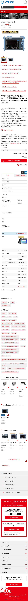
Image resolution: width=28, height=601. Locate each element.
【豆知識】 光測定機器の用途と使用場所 (12, 65)
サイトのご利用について (14, 596)
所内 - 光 (14, 333)
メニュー (6, 11)
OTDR (12, 302)
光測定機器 (4, 302)
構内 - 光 (23, 346)
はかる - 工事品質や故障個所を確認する (10, 336)
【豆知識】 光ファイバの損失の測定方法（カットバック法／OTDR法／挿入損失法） (14, 82)
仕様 (7, 175)
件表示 (8, 226)
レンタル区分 (4, 147)
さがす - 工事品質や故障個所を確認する (10, 339)
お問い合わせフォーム (14, 143)
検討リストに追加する (14, 160)
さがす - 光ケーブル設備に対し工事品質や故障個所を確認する (13, 364)
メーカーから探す (9, 488)
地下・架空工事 (12, 313)
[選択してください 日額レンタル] (14, 150)
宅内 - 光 (3, 368)
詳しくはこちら (21, 286)
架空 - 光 (23, 339)
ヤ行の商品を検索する (14, 459)
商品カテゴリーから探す (11, 477)
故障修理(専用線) (5, 329)
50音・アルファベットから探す (12, 492)
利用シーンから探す (9, 481)
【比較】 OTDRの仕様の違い (9, 87)
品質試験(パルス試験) (6, 316)
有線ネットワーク (5, 333)
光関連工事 (4, 313)
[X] (22, 172)
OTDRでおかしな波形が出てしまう (10, 73)
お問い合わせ (15, 584)
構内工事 (15, 316)
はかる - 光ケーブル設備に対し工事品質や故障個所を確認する (13, 360)
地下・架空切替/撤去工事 (7, 323)
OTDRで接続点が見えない (8, 77)
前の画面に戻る (5, 465)
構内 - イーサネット (6, 355)
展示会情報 (4, 572)
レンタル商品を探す (8, 473)
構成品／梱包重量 (20, 175)
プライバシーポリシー (20, 594)
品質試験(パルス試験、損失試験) (8, 320)
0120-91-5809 (15, 510)
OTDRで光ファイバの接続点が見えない (11, 69)
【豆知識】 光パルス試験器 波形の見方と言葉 (14, 91)
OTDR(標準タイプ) (6, 305)
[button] (16, 234)
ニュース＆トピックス (7, 568)
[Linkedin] (25, 172)
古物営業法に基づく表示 (8, 594)
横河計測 (7, 24)
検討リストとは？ (23, 164)
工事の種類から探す (9, 484)
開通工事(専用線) (5, 326)
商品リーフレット (8, 130)
